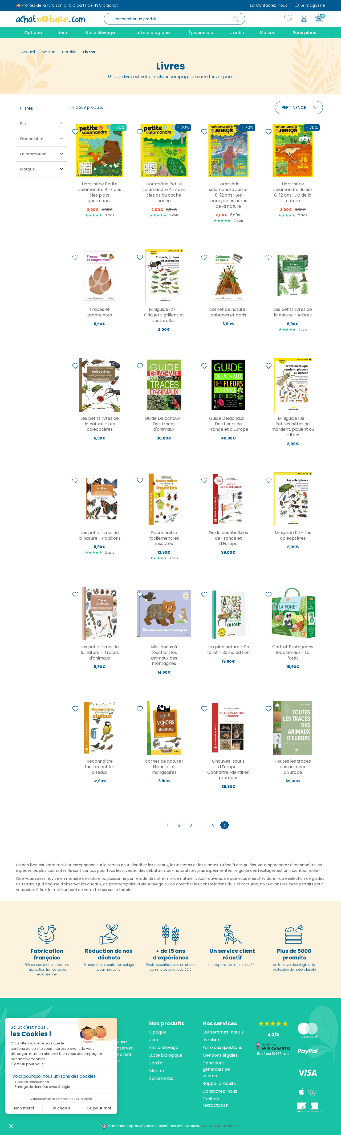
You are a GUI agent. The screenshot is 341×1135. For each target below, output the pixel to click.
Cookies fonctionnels (32, 1082)
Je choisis (61, 1108)
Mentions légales (220, 1055)
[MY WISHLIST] (288, 18)
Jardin (155, 1063)
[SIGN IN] (304, 18)
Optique (157, 1032)
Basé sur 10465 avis (273, 1053)
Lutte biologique (165, 1055)
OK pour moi (99, 1108)
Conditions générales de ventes (216, 1069)
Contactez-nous (271, 5)
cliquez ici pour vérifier (219, 1126)
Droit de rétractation (215, 1102)
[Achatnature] (50, 18)
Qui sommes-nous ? (223, 1032)
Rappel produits (219, 1083)
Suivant (224, 825)
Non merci (24, 1108)
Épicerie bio (161, 1078)
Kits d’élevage (163, 1047)
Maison (156, 1071)
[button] (11, 1126)
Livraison (211, 1040)
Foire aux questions (222, 1047)
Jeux (154, 1040)
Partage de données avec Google (42, 1086)
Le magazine (312, 5)
